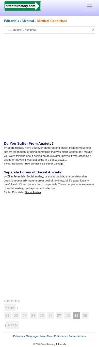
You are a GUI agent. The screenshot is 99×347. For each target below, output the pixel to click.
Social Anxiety (33, 192)
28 (68, 315)
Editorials (11, 21)
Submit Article (77, 336)
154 (17, 301)
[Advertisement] (49, 87)
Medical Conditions (52, 21)
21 (7, 315)
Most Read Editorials (53, 336)
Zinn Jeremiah (16, 176)
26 (50, 315)
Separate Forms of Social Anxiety (32, 172)
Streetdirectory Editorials (53, 344)
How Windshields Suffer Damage (44, 163)
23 (25, 315)
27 (59, 315)
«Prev (10, 307)
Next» (13, 325)
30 (85, 315)
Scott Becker (15, 147)
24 (33, 315)
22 (16, 315)
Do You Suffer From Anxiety (28, 143)
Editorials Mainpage (25, 336)
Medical (28, 21)
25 (42, 315)
